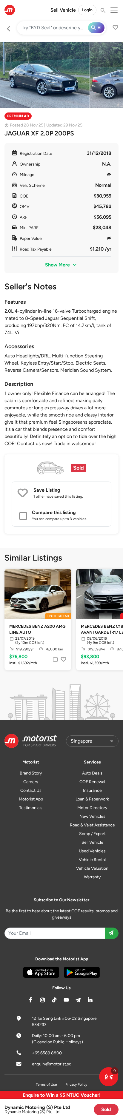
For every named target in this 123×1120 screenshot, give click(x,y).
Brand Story (31, 773)
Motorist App (31, 799)
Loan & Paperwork (92, 799)
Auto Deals (92, 773)
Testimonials (30, 807)
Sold (106, 1109)
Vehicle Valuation (92, 868)
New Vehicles (92, 816)
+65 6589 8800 (47, 1053)
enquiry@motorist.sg (51, 1064)
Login (87, 10)
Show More (58, 265)
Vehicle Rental (92, 859)
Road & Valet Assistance (92, 825)
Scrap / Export (92, 833)
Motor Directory (92, 807)
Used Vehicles (92, 851)
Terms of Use (46, 1084)
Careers (30, 781)
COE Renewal (92, 781)
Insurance (92, 790)
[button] (108, 1076)
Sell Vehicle (63, 10)
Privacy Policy (76, 1084)
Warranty (92, 877)
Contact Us (30, 790)
